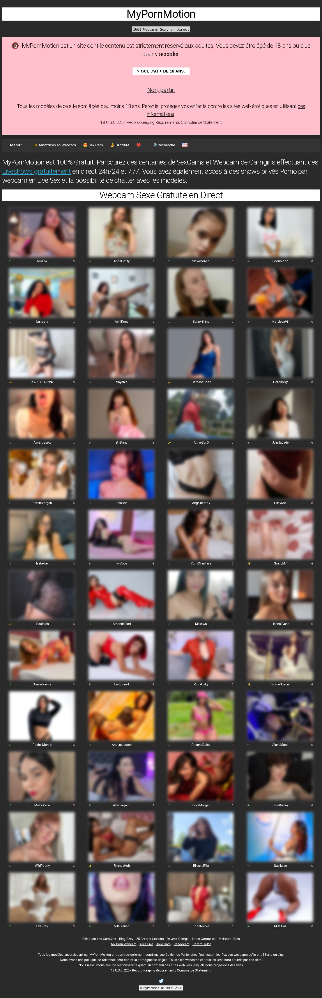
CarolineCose (201, 382)
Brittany (121, 442)
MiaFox (42, 261)
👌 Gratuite (119, 145)
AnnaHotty (121, 261)
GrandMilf (281, 563)
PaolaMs (42, 624)
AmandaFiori (122, 624)
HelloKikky (280, 382)
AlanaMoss (280, 745)
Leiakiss (121, 503)
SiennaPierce (42, 684)
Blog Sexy (126, 939)
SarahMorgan (42, 503)
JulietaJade (280, 442)
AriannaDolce (201, 745)
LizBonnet (121, 684)
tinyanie (121, 382)
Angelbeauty (201, 503)
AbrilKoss (122, 322)
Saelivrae (280, 866)
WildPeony (42, 866)
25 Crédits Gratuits (150, 939)
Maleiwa (201, 624)
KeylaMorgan (201, 805)
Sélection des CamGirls (99, 939)
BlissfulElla (201, 866)
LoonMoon (280, 261)
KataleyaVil (280, 322)
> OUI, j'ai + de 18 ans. (161, 71)
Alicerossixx (42, 442)
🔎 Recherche (163, 145)
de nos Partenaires (184, 955)
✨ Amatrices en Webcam (54, 145)
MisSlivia (280, 926)
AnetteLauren (122, 745)
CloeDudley (280, 805)
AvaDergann (121, 805)
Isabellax (42, 563)
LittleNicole (201, 926)
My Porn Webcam (123, 944)
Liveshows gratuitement (36, 171)
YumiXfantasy (201, 563)
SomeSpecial (280, 684)
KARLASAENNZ (43, 382)
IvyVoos (121, 563)
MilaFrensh (121, 926)
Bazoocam (181, 944)
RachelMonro (42, 745)
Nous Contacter (204, 939)
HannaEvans (280, 624)
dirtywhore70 (201, 261)
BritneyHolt (122, 866)
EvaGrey (42, 926)
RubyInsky (201, 684)
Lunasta (42, 322)
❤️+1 (140, 145)
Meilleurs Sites (229, 939)
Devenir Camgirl (178, 939)
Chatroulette (202, 944)
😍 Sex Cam (93, 145)
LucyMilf (280, 503)
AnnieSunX (201, 442)
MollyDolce (42, 805)
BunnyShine (201, 322)
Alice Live (146, 944)
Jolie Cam (163, 944)
